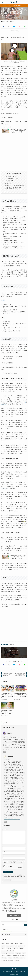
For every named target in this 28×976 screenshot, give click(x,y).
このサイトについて (6, 971)
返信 (5, 751)
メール (4, 851)
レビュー (18, 953)
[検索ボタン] (2, 2)
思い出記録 (10, 15)
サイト (4, 856)
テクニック (5, 950)
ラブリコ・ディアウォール (8, 953)
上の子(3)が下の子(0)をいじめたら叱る (16, 185)
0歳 (3, 943)
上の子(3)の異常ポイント (10, 176)
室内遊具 (22, 955)
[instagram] (13, 919)
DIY (3, 945)
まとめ (6, 191)
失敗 (24, 953)
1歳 (7, 943)
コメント (5, 829)
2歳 (12, 943)
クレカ (21, 948)
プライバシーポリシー (15, 971)
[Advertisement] (14, 152)
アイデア (15, 948)
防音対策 (17, 960)
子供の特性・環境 (8, 181)
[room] (15, 919)
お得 (3, 948)
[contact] (17, 919)
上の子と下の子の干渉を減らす (14, 188)
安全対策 (9, 955)
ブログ (12, 950)
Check (24, 5)
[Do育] (14, 2)
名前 (4, 846)
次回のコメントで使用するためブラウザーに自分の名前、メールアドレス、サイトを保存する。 (14, 862)
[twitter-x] (11, 919)
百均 (9, 957)
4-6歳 (21, 943)
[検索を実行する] (25, 925)
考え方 (23, 957)
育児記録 (15, 15)
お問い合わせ (22, 971)
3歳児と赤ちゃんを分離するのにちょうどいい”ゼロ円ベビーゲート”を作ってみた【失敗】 (18, 131)
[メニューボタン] (26, 2)
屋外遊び (4, 957)
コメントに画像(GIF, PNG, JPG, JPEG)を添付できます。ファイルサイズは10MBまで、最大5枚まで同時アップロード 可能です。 (14, 876)
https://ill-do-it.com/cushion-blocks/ (12, 819)
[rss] (16, 969)
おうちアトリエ (22, 945)
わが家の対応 (7, 183)
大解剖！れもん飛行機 (14, 915)
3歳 (16, 943)
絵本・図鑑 (16, 957)
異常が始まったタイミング (11, 178)
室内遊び (16, 955)
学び (3, 955)
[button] (3, 26)
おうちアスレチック (12, 945)
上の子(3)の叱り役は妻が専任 (14, 187)
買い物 (10, 960)
